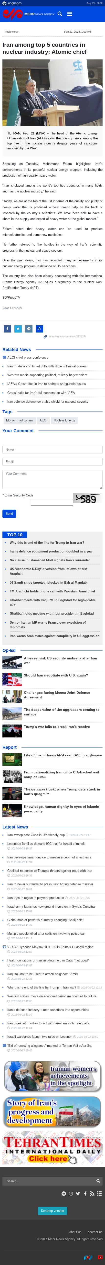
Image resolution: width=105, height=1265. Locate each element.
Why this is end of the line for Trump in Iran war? (47, 542)
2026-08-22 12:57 (21, 951)
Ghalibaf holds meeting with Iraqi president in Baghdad (52, 613)
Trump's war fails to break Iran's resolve (57, 727)
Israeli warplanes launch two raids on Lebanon (39, 1036)
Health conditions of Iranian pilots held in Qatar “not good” (48, 960)
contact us (95, 1232)
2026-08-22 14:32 (21, 924)
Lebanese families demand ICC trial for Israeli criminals (46, 844)
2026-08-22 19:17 (80, 835)
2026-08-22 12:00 (21, 1001)
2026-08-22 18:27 (21, 848)
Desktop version (52, 1211)
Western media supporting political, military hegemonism (47, 375)
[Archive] (99, 1193)
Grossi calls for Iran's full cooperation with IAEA (41, 393)
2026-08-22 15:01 (21, 911)
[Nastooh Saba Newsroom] (86, 1257)
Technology (12, 31)
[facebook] (85, 1193)
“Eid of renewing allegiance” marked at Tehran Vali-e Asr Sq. (49, 1045)
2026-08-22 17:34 (21, 862)
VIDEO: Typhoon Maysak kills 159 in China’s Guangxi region (50, 947)
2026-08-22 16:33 (21, 875)
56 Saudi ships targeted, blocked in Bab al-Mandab (48, 582)
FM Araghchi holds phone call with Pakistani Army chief (52, 591)
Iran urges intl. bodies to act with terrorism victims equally (48, 1023)
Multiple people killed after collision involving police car (46, 933)
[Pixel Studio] (98, 1257)
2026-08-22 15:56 (79, 897)
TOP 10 (14, 534)
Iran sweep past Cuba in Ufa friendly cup (36, 835)
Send (9, 513)
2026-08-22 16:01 (21, 889)
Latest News (15, 827)
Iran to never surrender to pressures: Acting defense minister (50, 884)
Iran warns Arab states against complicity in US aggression (54, 636)
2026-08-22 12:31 (21, 978)
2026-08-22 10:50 (87, 1036)
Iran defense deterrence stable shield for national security (47, 401)
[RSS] (92, 1193)
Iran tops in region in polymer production (35, 898)
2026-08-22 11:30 (21, 1014)
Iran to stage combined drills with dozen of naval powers (47, 366)
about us (75, 1232)
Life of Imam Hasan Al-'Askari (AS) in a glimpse (63, 755)
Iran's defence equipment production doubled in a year (51, 551)
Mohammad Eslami (19, 420)
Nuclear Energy (64, 420)
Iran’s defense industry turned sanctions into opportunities (48, 1010)
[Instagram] (71, 1193)
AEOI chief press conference (27, 357)
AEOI (43, 420)
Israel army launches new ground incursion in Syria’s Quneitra (51, 906)
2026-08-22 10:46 (21, 1050)
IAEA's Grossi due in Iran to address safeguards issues (46, 384)
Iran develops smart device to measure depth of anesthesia (49, 857)
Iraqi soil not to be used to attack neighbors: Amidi (42, 974)
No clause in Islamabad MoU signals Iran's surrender (50, 560)
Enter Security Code (17, 495)
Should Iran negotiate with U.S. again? (56, 675)
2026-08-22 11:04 (21, 1028)
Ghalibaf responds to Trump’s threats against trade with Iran (49, 871)
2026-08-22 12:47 (21, 965)
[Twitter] (78, 1193)
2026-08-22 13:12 (21, 938)
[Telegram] (64, 1193)
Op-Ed (9, 650)
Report (9, 747)
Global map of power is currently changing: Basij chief (45, 920)
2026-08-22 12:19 (91, 987)
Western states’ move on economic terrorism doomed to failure (51, 996)
